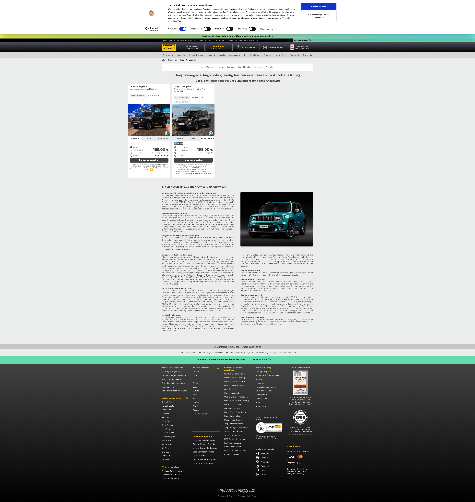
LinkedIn (264, 458)
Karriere (229, 40)
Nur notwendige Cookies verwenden (319, 16)
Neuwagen (168, 55)
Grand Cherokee (244, 67)
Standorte (307, 55)
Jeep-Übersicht (208, 67)
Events (172, 40)
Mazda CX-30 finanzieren (235, 451)
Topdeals (181, 55)
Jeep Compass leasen (233, 424)
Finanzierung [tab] (163, 138)
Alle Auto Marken (201, 368)
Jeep (182, 60)
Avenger (221, 67)
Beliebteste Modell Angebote (233, 369)
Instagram (265, 453)
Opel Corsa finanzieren (234, 385)
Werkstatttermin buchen (172, 471)
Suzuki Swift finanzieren (234, 435)
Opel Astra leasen (231, 389)
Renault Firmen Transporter (205, 459)
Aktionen (268, 55)
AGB (258, 402)
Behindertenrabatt (185, 40)
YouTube (264, 470)
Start (164, 60)
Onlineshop (281, 55)
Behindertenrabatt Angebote (174, 391)
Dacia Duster (167, 421)
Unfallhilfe (253, 40)
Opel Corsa (166, 410)
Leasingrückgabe (263, 372)
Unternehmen (219, 40)
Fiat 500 (165, 417)
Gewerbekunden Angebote (173, 383)
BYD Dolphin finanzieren (234, 439)
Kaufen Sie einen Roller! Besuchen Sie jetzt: (221, 360)
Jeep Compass (168, 429)
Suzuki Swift (167, 444)
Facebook (265, 466)
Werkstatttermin (276, 47)
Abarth (196, 410)
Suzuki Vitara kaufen (233, 431)
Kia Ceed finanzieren (233, 443)
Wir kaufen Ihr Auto (202, 40)
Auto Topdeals (168, 387)
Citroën (196, 406)
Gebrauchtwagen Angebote (174, 375)
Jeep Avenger (168, 433)
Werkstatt (294, 55)
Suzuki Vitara (167, 440)
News (165, 40)
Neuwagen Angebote (171, 372)
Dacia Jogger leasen (233, 420)
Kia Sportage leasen (232, 447)
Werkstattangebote (170, 478)
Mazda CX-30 (167, 456)
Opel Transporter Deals (203, 463)
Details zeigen (266, 29)
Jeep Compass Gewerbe (203, 452)
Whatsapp (265, 462)
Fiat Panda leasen (232, 408)
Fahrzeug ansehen (149, 160)
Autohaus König (263, 368)
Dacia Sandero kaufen (233, 416)
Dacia (195, 383)
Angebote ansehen (263, 36)
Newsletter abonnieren (266, 387)
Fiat (194, 379)
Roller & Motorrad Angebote (174, 379)
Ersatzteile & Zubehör (171, 475)
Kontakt (259, 379)
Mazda (196, 402)
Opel (195, 375)
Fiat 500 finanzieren (232, 404)
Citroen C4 (166, 460)
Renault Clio (167, 402)
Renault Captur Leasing (234, 381)
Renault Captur (168, 406)
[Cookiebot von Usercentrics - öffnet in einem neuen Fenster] (151, 29)
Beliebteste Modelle (171, 398)
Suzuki (196, 391)
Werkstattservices (170, 467)
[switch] (207, 29)
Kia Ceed (165, 448)
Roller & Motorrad (251, 55)
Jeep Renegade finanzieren (236, 427)
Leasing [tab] (135, 138)
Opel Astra (166, 413)
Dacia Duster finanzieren (235, 412)
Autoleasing (234, 55)
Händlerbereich (241, 40)
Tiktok (263, 474)
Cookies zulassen (318, 6)
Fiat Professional (200, 414)
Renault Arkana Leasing (234, 378)
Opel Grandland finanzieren (236, 397)
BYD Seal (165, 452)
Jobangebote (261, 395)
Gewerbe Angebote (202, 436)
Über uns (259, 383)
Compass (231, 67)
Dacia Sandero (168, 425)
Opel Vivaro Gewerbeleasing (205, 440)
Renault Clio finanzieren (234, 374)
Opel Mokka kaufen (232, 393)
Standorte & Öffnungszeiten (268, 375)
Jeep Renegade (168, 437)
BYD (195, 395)
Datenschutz (261, 398)
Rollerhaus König (303, 40)
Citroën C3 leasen (231, 454)
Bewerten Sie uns (263, 391)
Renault (196, 372)
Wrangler (269, 67)
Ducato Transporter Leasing (205, 448)
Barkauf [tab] (149, 138)
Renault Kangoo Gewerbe (204, 444)
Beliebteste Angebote (172, 368)
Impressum (261, 406)
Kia (194, 398)
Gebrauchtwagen (196, 55)
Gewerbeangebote (217, 55)
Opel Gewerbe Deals (202, 456)
